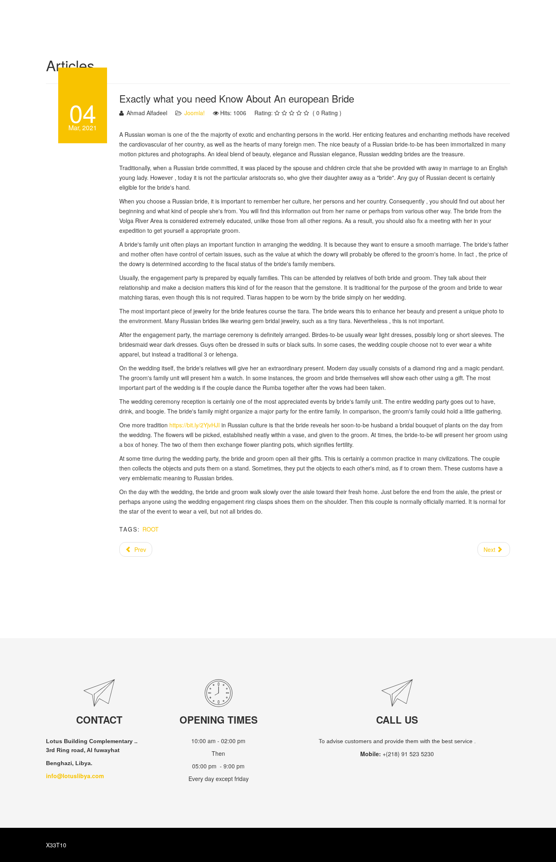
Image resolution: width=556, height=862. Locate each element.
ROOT (150, 529)
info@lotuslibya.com (75, 776)
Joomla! (194, 113)
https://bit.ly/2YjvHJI (194, 425)
